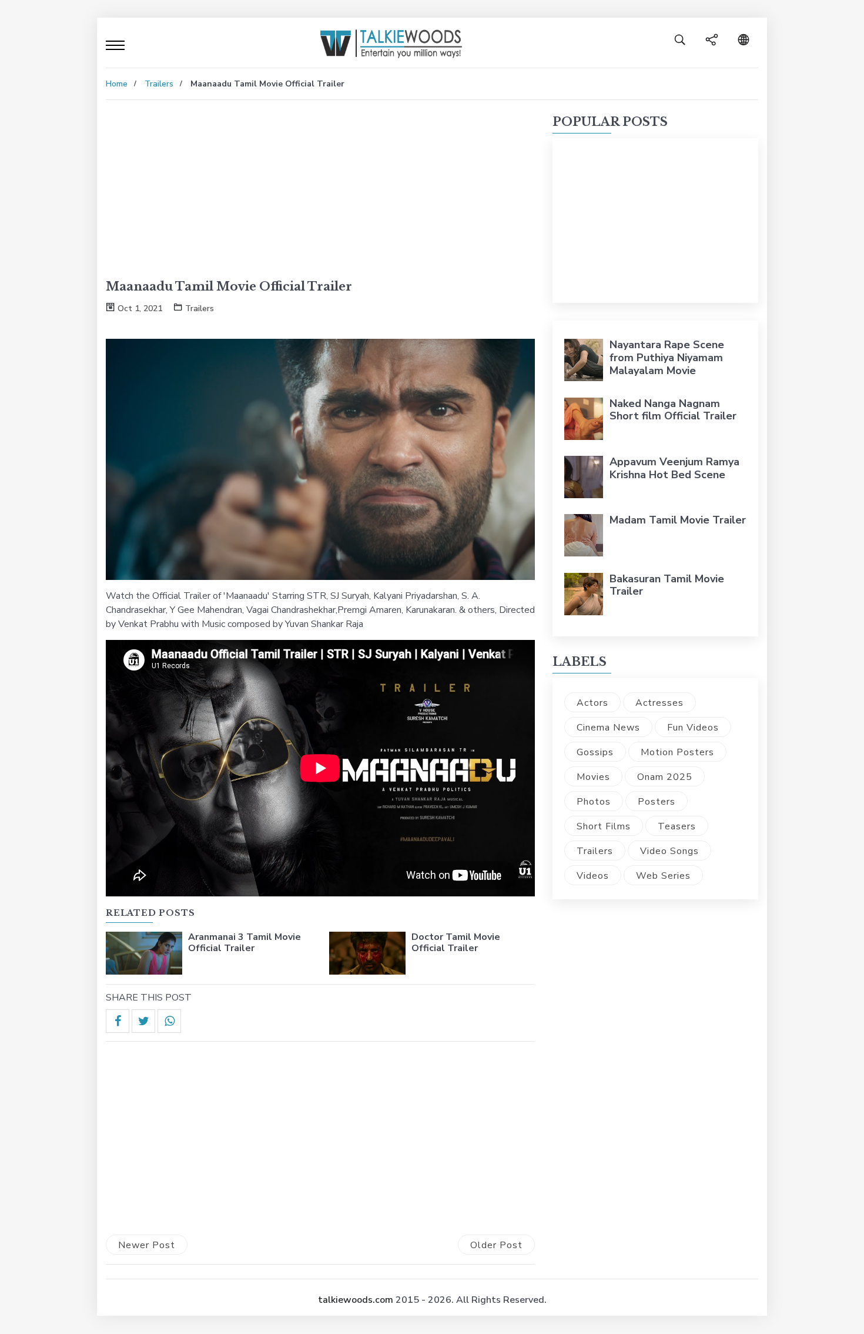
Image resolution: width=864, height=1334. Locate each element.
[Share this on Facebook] (117, 1021)
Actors (592, 702)
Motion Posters (677, 752)
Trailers (159, 83)
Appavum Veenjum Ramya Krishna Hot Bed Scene (674, 468)
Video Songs (669, 851)
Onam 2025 (664, 777)
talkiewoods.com (355, 1299)
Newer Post (146, 1245)
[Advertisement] (320, 196)
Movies (593, 777)
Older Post (496, 1245)
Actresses (659, 702)
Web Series (663, 875)
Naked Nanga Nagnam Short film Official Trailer (673, 409)
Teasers (677, 826)
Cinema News (608, 727)
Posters (656, 801)
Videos (593, 875)
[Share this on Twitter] (143, 1021)
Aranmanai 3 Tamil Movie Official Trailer (244, 943)
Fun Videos (693, 727)
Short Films (604, 826)
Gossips (595, 752)
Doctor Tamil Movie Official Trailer (455, 943)
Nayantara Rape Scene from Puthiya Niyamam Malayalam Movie (667, 357)
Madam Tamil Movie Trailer (678, 520)
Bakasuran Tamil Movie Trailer (667, 585)
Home (117, 83)
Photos (594, 801)
